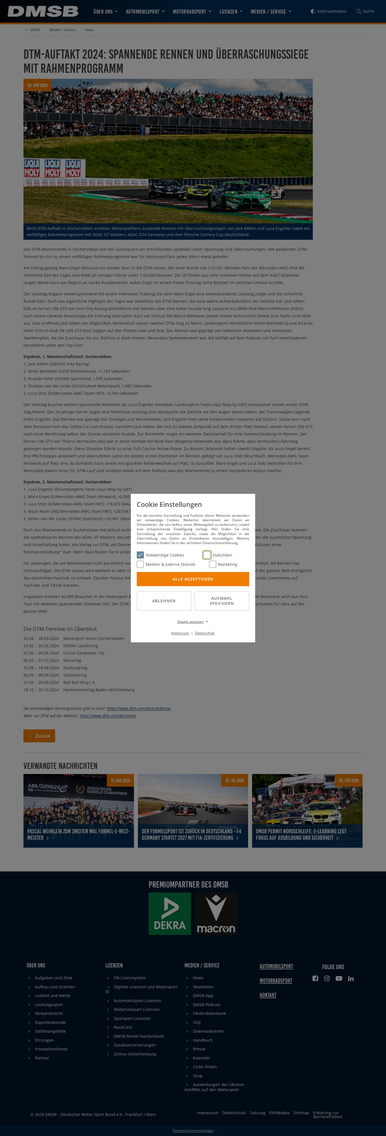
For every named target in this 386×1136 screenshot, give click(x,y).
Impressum (180, 633)
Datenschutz (205, 633)
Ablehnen (164, 600)
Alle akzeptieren (193, 578)
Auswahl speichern (222, 600)
